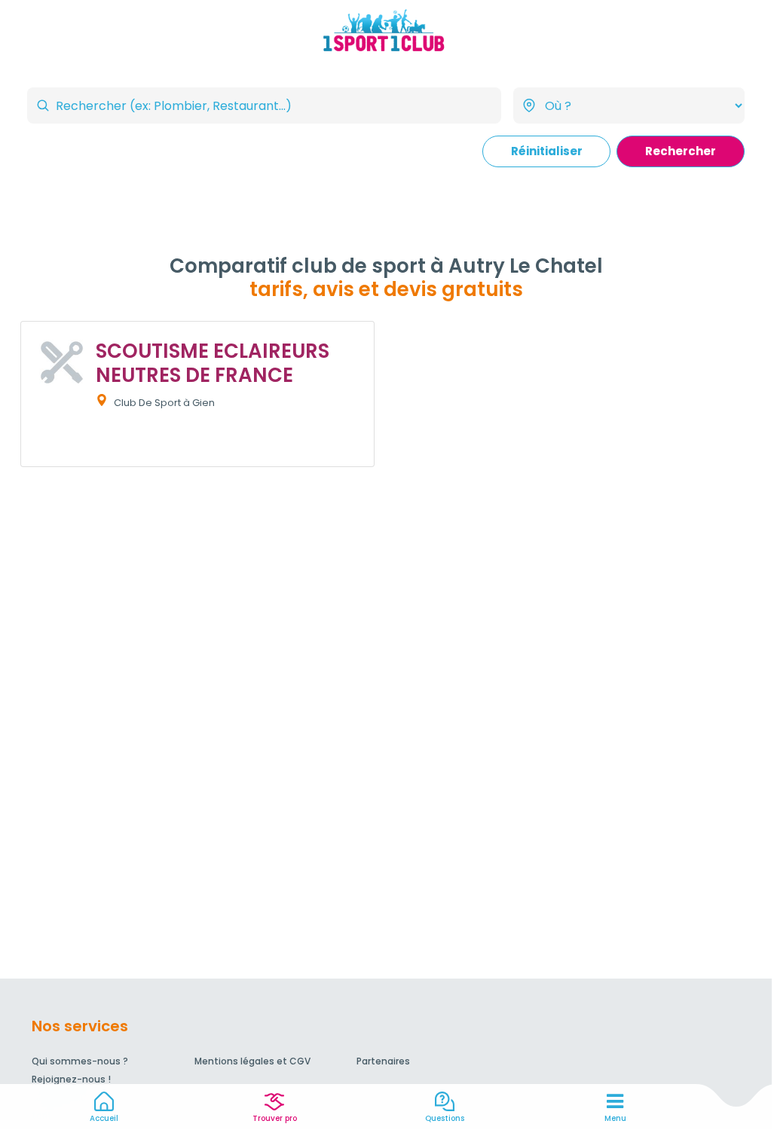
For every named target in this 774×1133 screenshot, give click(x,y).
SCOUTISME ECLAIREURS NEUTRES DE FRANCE (212, 362)
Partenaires (383, 1061)
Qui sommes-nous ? (80, 1061)
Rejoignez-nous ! (71, 1079)
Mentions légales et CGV (252, 1061)
